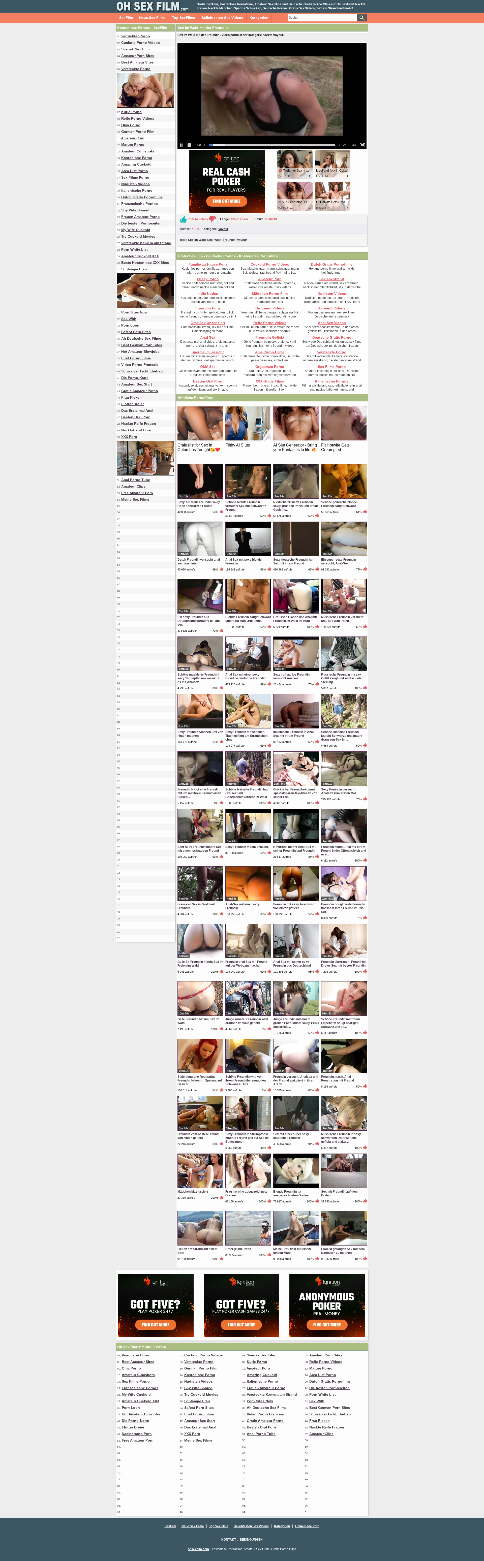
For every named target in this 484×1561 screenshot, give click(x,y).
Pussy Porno (208, 279)
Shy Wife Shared (135, 210)
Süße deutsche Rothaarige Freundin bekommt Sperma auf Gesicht (199, 1080)
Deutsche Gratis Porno (331, 337)
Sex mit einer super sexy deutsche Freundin (291, 1136)
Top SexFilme (183, 18)
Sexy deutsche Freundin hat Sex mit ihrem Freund (293, 561)
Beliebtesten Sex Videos (222, 18)
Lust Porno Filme (136, 358)
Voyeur (223, 229)
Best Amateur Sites (137, 62)
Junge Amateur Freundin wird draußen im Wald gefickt (246, 1021)
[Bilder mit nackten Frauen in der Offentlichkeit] (145, 474)
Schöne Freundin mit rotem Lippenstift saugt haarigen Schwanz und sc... (340, 1023)
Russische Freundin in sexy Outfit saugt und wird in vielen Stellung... (342, 678)
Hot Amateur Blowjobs (140, 351)
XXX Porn (129, 437)
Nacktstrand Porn (136, 430)
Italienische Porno (137, 190)
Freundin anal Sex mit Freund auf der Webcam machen (246, 963)
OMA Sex (208, 367)
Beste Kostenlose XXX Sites (145, 263)
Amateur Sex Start (136, 384)
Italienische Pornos (331, 381)
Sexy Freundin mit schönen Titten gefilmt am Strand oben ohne (246, 735)
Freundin (229, 240)
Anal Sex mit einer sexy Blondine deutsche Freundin (245, 676)
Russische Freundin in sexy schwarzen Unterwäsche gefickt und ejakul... (341, 1137)
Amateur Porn (132, 138)
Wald (217, 240)
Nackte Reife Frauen (138, 424)
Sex (210, 240)
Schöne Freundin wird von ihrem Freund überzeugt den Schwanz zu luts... (245, 1080)
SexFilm (126, 18)
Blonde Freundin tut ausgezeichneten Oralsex (291, 1193)
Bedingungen (251, 1539)
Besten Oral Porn (135, 417)
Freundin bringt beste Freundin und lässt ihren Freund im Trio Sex (343, 908)
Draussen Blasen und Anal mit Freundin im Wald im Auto (295, 619)
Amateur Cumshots (137, 151)
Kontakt (228, 1539)
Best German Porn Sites (141, 345)
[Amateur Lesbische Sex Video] (145, 106)
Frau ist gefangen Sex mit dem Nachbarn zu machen (343, 1251)
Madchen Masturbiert (192, 1191)
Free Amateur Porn (137, 493)
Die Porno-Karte (134, 378)
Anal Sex (207, 337)
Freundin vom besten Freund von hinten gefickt (198, 1136)
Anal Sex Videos (332, 323)
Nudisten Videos (135, 184)
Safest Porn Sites (136, 332)
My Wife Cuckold (135, 230)
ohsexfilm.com (198, 1549)
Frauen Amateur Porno (140, 217)
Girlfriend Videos (269, 308)
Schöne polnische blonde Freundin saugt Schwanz (339, 504)
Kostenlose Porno (136, 158)
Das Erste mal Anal (137, 410)
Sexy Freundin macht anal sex (247, 847)
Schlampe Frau (134, 269)
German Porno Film (137, 132)
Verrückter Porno (135, 36)
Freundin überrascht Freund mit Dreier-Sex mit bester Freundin (344, 963)
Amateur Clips (133, 486)
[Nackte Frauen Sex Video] (145, 307)
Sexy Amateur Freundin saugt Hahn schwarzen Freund (198, 504)
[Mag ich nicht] (212, 219)
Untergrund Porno (238, 1249)
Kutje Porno (131, 112)
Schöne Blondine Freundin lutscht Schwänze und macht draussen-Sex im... (341, 735)
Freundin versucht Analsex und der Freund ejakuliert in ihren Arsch (295, 1080)
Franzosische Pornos (139, 204)
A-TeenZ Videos (331, 308)
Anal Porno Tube (135, 480)
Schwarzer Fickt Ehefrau (142, 371)
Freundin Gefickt (269, 337)
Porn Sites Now (134, 312)
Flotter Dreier (132, 404)
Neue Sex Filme (152, 18)
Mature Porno (132, 145)
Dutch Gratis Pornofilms (142, 197)
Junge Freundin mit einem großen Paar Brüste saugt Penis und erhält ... (296, 1023)
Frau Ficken (131, 397)
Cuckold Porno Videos (140, 43)
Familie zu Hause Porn (208, 264)
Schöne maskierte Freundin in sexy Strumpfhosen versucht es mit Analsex (198, 678)
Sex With (128, 319)
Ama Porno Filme (269, 352)
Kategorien (259, 18)
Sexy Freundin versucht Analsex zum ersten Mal (338, 791)
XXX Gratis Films (270, 381)
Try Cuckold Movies (138, 236)
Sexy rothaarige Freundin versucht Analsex (291, 676)
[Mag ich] (183, 219)
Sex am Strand (331, 279)
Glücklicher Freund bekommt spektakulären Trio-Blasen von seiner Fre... (295, 793)
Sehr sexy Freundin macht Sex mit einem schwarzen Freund (199, 848)
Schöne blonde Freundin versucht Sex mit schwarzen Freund (245, 506)
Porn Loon (130, 325)
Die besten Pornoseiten (141, 223)
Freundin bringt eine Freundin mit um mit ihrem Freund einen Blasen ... (199, 793)
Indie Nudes (207, 294)
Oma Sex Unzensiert (208, 323)
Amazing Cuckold (136, 164)
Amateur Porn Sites (137, 56)
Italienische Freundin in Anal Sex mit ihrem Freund (293, 734)
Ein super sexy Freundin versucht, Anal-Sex (338, 561)
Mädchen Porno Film (270, 294)
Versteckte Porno (135, 69)
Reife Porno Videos (137, 118)
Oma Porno (130, 125)
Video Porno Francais (139, 365)
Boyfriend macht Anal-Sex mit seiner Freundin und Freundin (294, 848)
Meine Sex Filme (135, 499)
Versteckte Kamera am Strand (146, 243)
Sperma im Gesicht (208, 352)
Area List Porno (134, 171)
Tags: (183, 240)
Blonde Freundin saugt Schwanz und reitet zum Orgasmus (248, 619)
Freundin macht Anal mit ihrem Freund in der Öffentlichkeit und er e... (343, 850)
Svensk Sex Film (135, 49)
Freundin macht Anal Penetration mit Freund (337, 1078)
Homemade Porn (307, 1526)
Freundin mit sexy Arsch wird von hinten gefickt (294, 906)
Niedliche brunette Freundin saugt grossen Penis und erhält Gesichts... (295, 506)
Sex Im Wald (197, 240)
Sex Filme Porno (135, 177)
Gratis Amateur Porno (139, 391)
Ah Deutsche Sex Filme (141, 338)
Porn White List (134, 249)
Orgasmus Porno (269, 367)
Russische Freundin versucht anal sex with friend (342, 619)
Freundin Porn (207, 308)
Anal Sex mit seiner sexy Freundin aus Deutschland (292, 963)
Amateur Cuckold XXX (140, 256)
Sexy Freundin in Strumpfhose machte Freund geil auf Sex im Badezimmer (247, 1137)
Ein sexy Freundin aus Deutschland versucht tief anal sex (199, 620)
